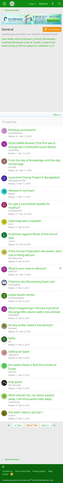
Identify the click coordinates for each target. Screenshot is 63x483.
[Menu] (4, 3)
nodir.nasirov (14, 402)
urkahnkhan (13, 150)
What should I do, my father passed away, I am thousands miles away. (31, 397)
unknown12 (13, 354)
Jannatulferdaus (15, 133)
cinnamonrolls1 (15, 210)
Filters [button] (56, 114)
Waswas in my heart (21, 190)
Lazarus (12, 415)
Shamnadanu (14, 284)
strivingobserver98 (16, 180)
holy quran (15, 382)
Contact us (7, 471)
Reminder (12, 328)
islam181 (12, 372)
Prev (18, 425)
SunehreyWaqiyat (16, 298)
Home (5, 474)
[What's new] (53, 4)
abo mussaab (14, 385)
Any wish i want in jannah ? (25, 412)
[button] (3, 466)
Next (44, 425)
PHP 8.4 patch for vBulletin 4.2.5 (36, 45)
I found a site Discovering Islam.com (31, 281)
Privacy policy (39, 471)
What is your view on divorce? (27, 268)
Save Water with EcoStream (17, 38)
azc (9, 341)
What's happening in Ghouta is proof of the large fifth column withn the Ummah (34, 310)
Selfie (11, 338)
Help (50, 471)
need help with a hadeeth (24, 221)
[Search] (59, 4)
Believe (11, 193)
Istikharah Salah (18, 351)
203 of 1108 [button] (31, 425)
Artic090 (12, 167)
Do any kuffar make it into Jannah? (30, 325)
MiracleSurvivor (15, 258)
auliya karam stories (21, 295)
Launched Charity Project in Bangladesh (34, 177)
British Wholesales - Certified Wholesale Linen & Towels (29, 40)
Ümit (10, 224)
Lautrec (11, 241)
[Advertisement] (31, 79)
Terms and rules (22, 471)
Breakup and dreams (22, 130)
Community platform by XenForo (27, 480)
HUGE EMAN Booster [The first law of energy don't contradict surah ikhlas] (32, 145)
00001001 (12, 271)
